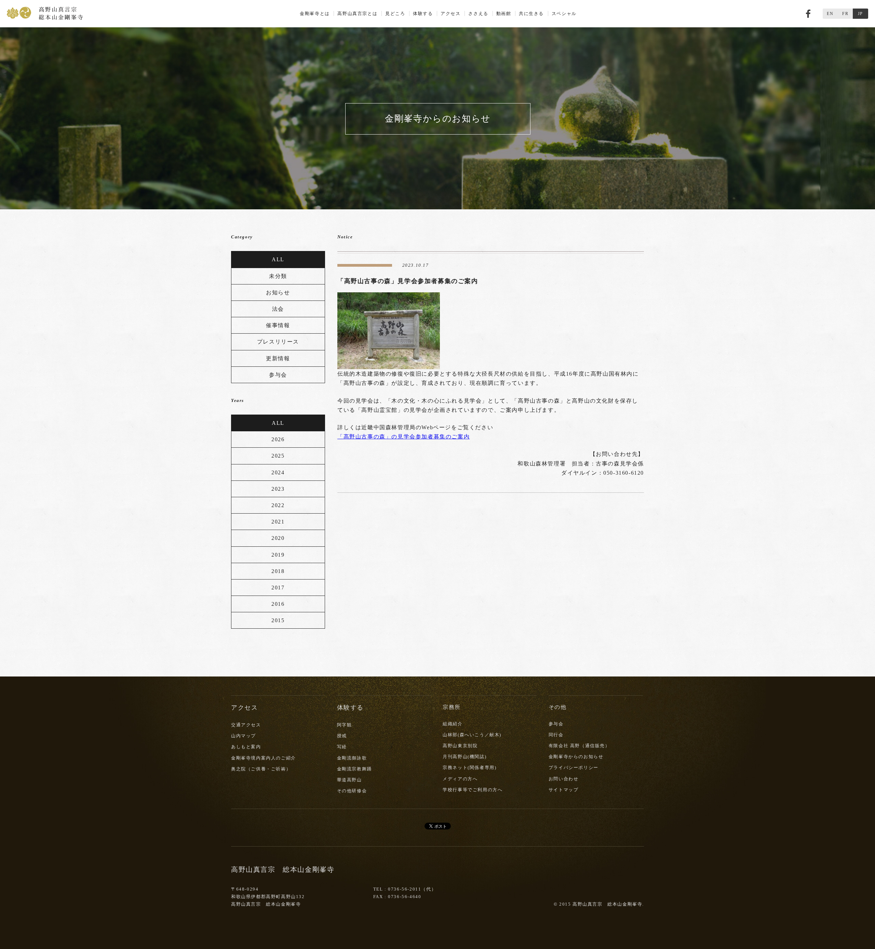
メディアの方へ (460, 778)
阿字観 (344, 724)
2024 (277, 472)
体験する (423, 13)
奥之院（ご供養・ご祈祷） (261, 768)
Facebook (808, 14)
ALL (278, 259)
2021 (277, 522)
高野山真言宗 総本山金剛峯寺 (45, 12)
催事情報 (278, 325)
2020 (277, 538)
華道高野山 (349, 779)
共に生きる (531, 13)
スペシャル (564, 13)
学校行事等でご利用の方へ (472, 789)
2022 (277, 505)
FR (845, 13)
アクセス (450, 13)
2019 (277, 555)
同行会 (556, 734)
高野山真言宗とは (357, 13)
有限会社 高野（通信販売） (579, 745)
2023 (277, 489)
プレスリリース (278, 342)
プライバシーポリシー (573, 767)
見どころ (395, 13)
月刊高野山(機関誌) (464, 756)
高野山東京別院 (460, 745)
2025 (277, 456)
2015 (277, 620)
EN (830, 13)
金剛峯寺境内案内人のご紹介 (263, 757)
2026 (277, 439)
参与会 (278, 375)
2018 (277, 571)
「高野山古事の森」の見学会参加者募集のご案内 (403, 436)
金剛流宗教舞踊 (354, 768)
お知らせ (278, 292)
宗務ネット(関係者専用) (469, 767)
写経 (342, 746)
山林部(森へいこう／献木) (472, 734)
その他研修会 (352, 790)
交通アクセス (246, 724)
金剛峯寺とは (315, 13)
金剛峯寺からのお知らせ (576, 756)
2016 (277, 604)
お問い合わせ (564, 778)
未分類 (278, 276)
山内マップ (243, 735)
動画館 (503, 13)
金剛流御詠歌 (352, 757)
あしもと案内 (246, 746)
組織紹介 (452, 723)
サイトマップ (564, 789)
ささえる (478, 13)
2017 (277, 587)
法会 (278, 309)
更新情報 (278, 358)
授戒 (342, 735)
